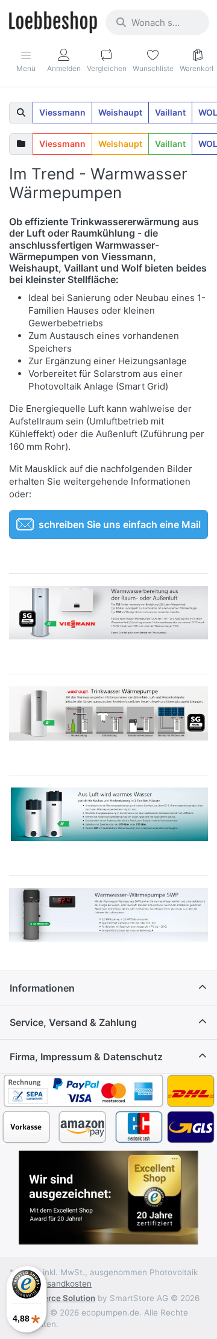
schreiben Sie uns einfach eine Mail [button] (120, 524)
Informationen (42, 988)
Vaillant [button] (170, 112)
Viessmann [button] (62, 112)
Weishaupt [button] (120, 112)
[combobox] (157, 22)
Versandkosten (63, 1283)
